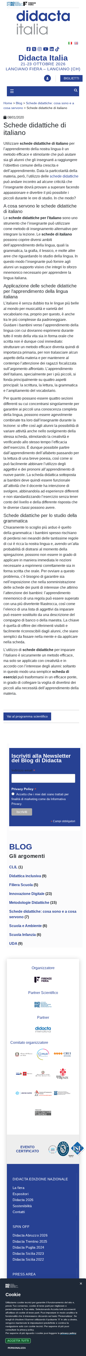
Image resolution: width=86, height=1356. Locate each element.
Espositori (20, 1194)
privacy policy (68, 1333)
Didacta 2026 (23, 1200)
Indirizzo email (23, 770)
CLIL (13, 867)
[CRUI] (62, 1055)
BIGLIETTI (71, 78)
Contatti (19, 1212)
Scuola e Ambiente (25, 926)
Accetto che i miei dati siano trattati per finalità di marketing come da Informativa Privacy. (40, 799)
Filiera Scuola (21, 885)
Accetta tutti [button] (18, 1340)
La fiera (18, 1188)
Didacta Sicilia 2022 (28, 1259)
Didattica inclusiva (25, 876)
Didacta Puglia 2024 (28, 1247)
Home (7, 103)
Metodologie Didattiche (29, 903)
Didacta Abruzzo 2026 (30, 1235)
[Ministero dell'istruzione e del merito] (23, 1055)
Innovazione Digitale (26, 894)
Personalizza (17, 1348)
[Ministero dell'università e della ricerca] (43, 1055)
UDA (13, 943)
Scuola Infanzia (22, 935)
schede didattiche (64, 176)
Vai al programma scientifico (27, 716)
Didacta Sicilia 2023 (28, 1253)
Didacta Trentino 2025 (30, 1241)
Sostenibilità (22, 1206)
